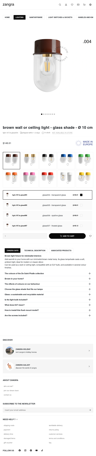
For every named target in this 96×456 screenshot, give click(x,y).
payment (7, 429)
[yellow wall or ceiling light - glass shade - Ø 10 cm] (84, 178)
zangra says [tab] (12, 250)
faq (50, 442)
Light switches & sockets (60, 17)
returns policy (54, 429)
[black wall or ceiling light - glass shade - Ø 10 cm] (48, 160)
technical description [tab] (34, 250)
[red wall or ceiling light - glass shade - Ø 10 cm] (48, 178)
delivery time (8, 434)
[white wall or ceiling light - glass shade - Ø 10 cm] (66, 178)
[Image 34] (54, 114)
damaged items (9, 438)
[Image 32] (50, 114)
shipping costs (9, 425)
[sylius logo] (8, 4)
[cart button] (84, 4)
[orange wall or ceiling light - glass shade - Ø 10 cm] (11, 178)
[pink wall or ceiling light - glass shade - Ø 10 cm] (29, 178)
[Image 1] (41, 114)
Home (7, 17)
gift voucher (8, 442)
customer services (55, 434)
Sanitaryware (35, 17)
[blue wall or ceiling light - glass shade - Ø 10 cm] (66, 160)
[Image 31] (48, 114)
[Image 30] (45, 114)
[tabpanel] (48, 286)
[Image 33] (52, 114)
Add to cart (68, 236)
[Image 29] (43, 114)
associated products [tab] (61, 250)
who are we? (8, 386)
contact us (7, 395)
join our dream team (11, 390)
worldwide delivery (56, 425)
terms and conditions (56, 438)
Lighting (20, 17)
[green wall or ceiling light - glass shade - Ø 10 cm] (84, 160)
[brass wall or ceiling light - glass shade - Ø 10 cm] (29, 160)
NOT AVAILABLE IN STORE (62, 132)
